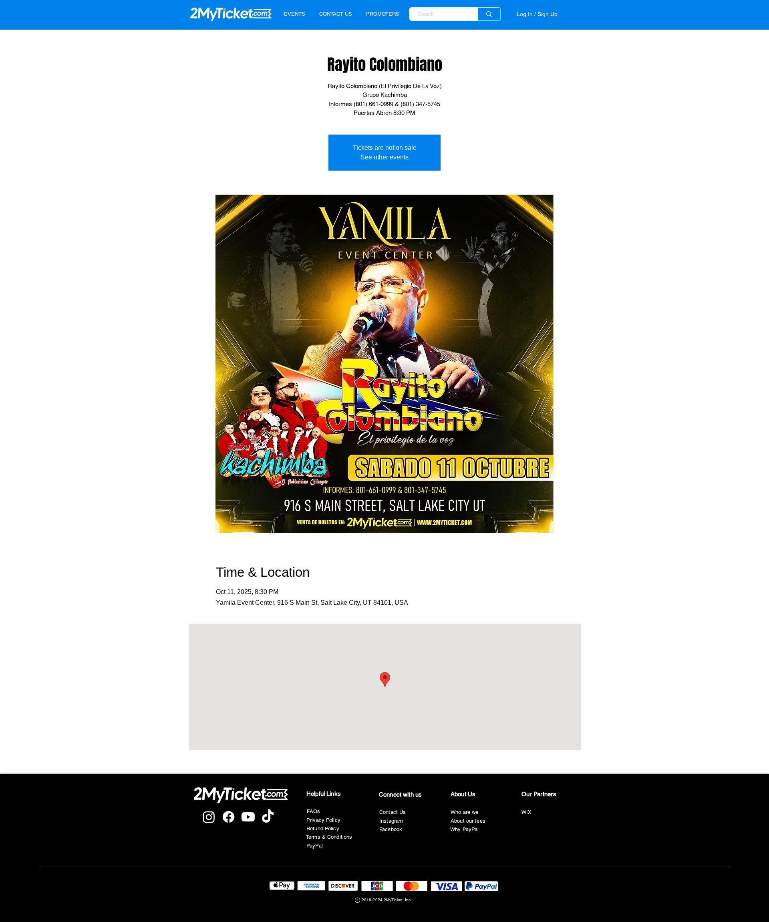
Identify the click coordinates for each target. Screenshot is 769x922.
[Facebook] (228, 817)
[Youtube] (248, 817)
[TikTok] (268, 817)
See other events (384, 157)
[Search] (488, 14)
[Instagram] (209, 817)
